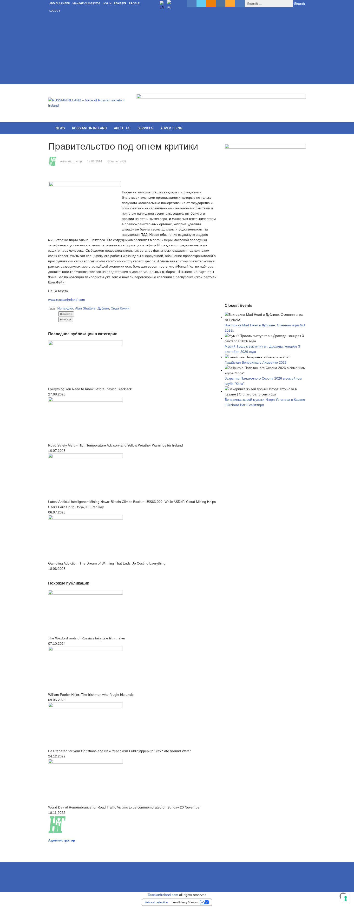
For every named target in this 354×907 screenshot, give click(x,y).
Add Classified (59, 3)
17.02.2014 (94, 161)
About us (122, 128)
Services (145, 128)
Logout (54, 10)
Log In (107, 3)
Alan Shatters (85, 308)
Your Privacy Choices (185, 902)
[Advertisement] (177, 50)
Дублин (103, 308)
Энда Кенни (120, 308)
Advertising (171, 128)
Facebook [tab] (65, 319)
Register (120, 3)
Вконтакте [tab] (66, 314)
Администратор (71, 161)
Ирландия (65, 308)
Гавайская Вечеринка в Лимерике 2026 (256, 362)
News (60, 128)
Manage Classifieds (86, 3)
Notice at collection (156, 902)
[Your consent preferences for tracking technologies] (345, 898)
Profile (134, 3)
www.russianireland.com (66, 300)
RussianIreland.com (163, 895)
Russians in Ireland (89, 128)
